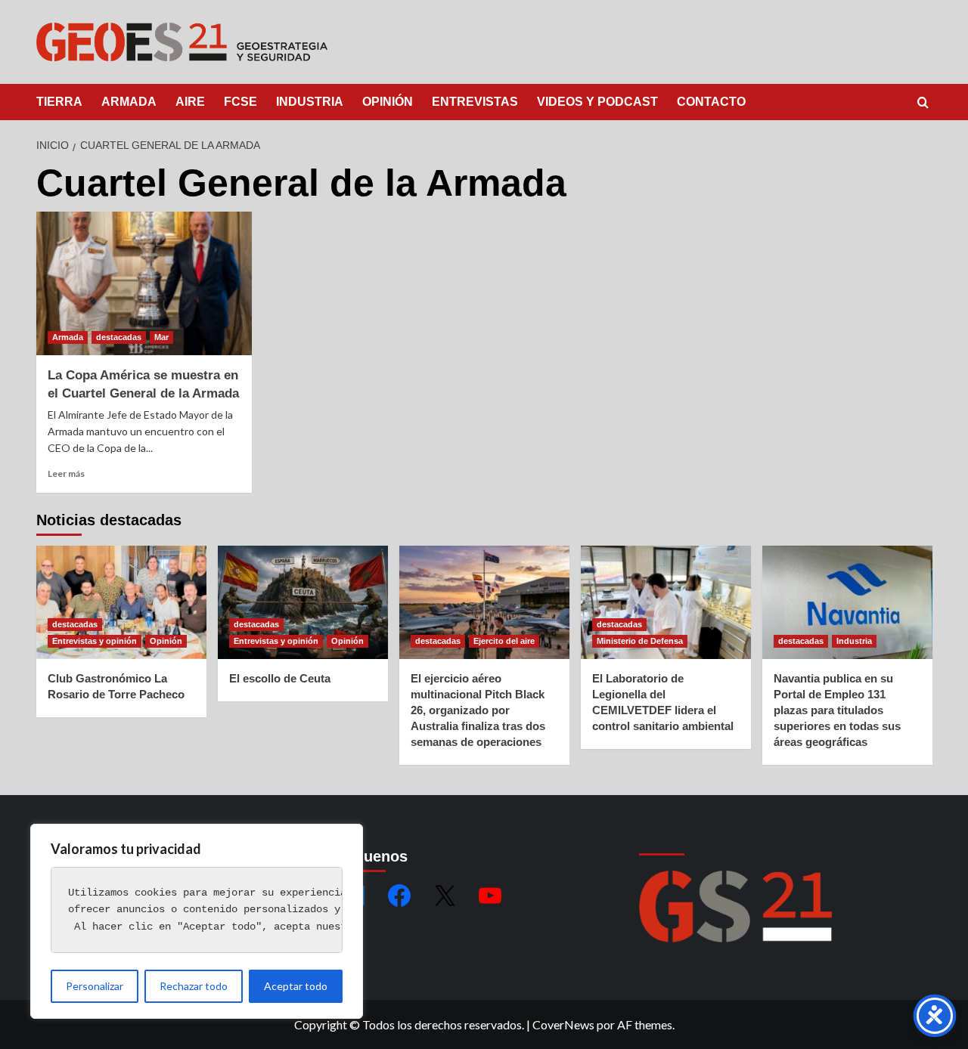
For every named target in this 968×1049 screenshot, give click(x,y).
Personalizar (94, 985)
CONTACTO (711, 101)
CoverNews (563, 1024)
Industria (854, 640)
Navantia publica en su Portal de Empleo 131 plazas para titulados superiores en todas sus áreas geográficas (837, 710)
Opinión (166, 640)
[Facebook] (399, 895)
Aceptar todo (295, 985)
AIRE (190, 101)
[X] (444, 895)
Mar (161, 337)
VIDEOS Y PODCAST (597, 101)
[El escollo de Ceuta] (303, 602)
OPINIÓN (387, 101)
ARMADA (129, 101)
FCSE (240, 101)
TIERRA (59, 101)
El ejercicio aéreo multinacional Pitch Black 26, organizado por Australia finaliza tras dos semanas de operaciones (478, 710)
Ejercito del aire (504, 640)
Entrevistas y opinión (94, 640)
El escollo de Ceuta (279, 678)
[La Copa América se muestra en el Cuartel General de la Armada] (144, 283)
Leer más (66, 473)
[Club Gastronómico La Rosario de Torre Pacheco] (121, 602)
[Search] (923, 103)
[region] (196, 921)
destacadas (118, 337)
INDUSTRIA (309, 101)
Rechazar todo (194, 985)
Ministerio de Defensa (640, 640)
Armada (67, 337)
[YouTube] (490, 895)
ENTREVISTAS (475, 101)
